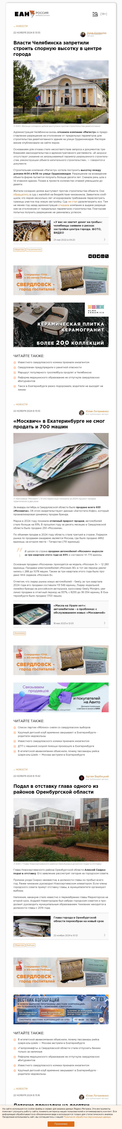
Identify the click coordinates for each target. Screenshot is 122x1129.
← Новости (20, 26)
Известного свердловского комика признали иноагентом (53, 362)
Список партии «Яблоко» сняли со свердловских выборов (54, 727)
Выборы (31, 945)
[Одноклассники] (94, 256)
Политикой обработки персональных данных (87, 1117)
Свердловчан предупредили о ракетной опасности (50, 367)
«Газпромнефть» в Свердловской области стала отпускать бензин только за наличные (59, 1050)
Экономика (19, 633)
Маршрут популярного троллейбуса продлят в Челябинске (55, 372)
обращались (21, 195)
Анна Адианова (96, 33)
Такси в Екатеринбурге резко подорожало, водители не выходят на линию (60, 388)
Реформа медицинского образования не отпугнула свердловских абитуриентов (59, 379)
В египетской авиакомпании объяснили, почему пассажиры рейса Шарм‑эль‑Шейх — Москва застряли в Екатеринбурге (58, 753)
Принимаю (61, 1124)
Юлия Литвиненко (97, 411)
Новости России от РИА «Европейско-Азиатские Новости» (25, 14)
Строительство (34, 249)
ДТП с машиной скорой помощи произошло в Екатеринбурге (56, 746)
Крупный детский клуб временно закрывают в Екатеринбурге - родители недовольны (57, 734)
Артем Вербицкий (97, 776)
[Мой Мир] (102, 256)
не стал (72, 202)
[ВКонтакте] (90, 256)
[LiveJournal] (107, 256)
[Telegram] (98, 256)
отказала (63, 205)
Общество (19, 249)
